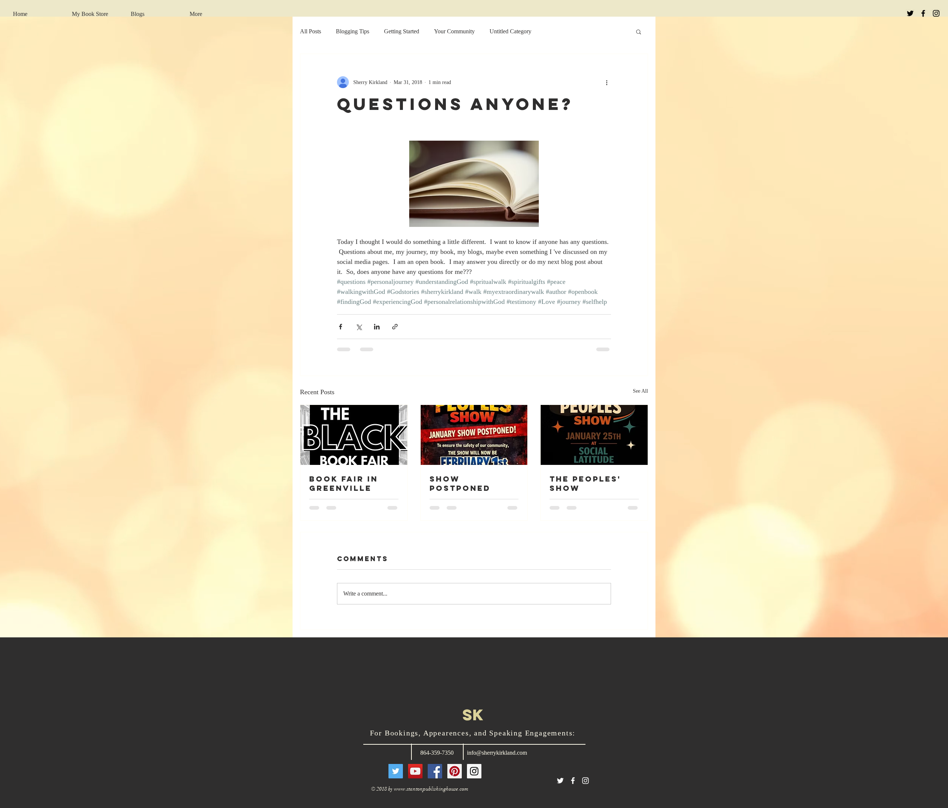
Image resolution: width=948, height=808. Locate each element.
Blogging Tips (352, 31)
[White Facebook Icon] (572, 786)
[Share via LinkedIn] (376, 326)
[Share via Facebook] (340, 326)
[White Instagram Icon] (585, 786)
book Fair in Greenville (343, 483)
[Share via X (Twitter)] (358, 326)
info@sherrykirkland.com (497, 758)
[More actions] (606, 82)
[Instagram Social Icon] (474, 777)
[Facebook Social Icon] (435, 777)
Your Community (454, 31)
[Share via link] (394, 326)
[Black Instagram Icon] (936, 13)
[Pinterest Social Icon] (454, 777)
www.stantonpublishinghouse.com (431, 795)
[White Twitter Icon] (560, 786)
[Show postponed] (474, 435)
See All (640, 391)
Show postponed (460, 483)
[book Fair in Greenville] (353, 435)
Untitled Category (510, 31)
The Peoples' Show (585, 483)
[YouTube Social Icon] (415, 777)
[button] (638, 31)
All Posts (310, 31)
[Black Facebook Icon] (923, 13)
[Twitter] (395, 777)
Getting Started (401, 31)
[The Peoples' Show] (594, 435)
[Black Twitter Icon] (910, 13)
